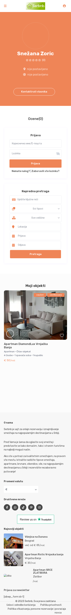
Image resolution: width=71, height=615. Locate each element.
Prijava (35, 163)
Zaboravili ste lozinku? (45, 171)
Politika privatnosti (51, 605)
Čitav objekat (24, 351)
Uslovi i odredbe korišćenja (21, 605)
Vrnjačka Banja (33, 558)
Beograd (29, 540)
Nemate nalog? (21, 171)
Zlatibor (37, 576)
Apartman (9, 351)
